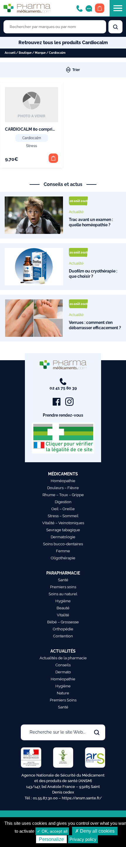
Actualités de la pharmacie (63, 658)
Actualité (76, 212)
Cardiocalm (31, 138)
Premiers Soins (63, 700)
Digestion (63, 502)
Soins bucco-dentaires (63, 544)
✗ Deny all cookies (95, 831)
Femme (63, 551)
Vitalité (63, 615)
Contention (63, 636)
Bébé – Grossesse (63, 622)
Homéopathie (63, 481)
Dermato (63, 672)
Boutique (25, 52)
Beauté (63, 608)
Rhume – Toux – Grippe (63, 495)
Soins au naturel (63, 594)
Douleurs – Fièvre (63, 488)
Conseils (63, 665)
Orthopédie (63, 629)
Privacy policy (82, 839)
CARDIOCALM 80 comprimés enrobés (41, 129)
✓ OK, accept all (52, 831)
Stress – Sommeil (63, 516)
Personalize (51, 839)
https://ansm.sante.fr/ (82, 798)
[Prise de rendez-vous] (89, 8)
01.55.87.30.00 (45, 798)
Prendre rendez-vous (63, 415)
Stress (31, 146)
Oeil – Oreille (63, 509)
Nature (63, 693)
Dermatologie (63, 537)
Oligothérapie (63, 558)
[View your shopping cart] (99, 8)
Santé (63, 580)
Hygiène (63, 601)
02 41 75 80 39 (63, 388)
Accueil (10, 52)
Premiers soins (63, 587)
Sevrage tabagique (63, 530)
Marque (40, 52)
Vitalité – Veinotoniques (63, 523)
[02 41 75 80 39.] (79, 8)
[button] (53, 158)
